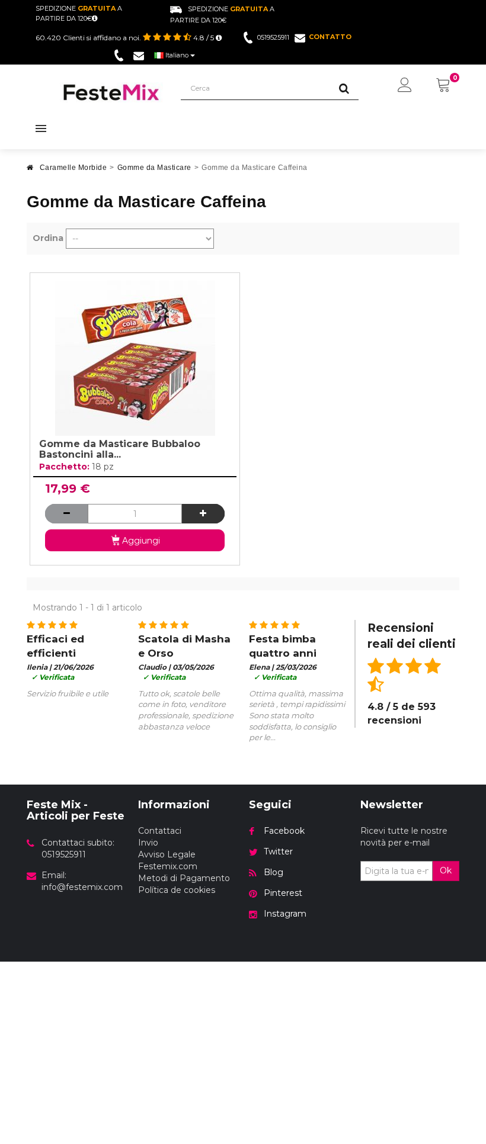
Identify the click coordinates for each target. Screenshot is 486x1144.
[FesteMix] (111, 92)
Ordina (48, 238)
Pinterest (283, 893)
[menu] (405, 85)
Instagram (285, 913)
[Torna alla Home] (30, 171)
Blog (273, 872)
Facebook (284, 830)
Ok (446, 870)
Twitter (278, 851)
